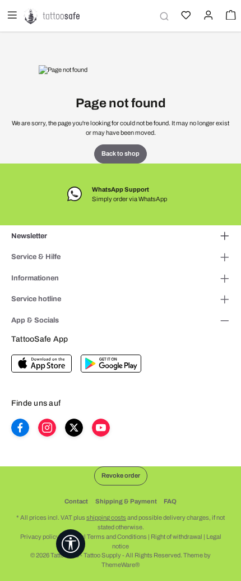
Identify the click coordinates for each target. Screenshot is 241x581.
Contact (76, 501)
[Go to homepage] (52, 15)
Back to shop (120, 153)
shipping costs (106, 517)
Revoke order (120, 475)
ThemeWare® (120, 564)
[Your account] (207, 16)
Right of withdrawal (176, 536)
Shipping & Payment (126, 501)
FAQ (170, 501)
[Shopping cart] (230, 16)
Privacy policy (39, 536)
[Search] (162, 16)
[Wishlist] (185, 16)
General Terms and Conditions (105, 536)
